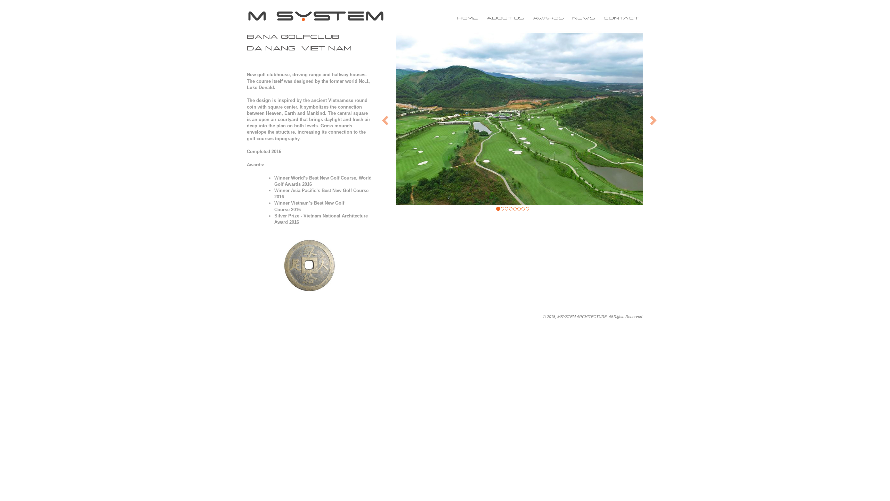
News (583, 18)
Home (467, 18)
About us (505, 18)
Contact (621, 18)
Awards (548, 18)
